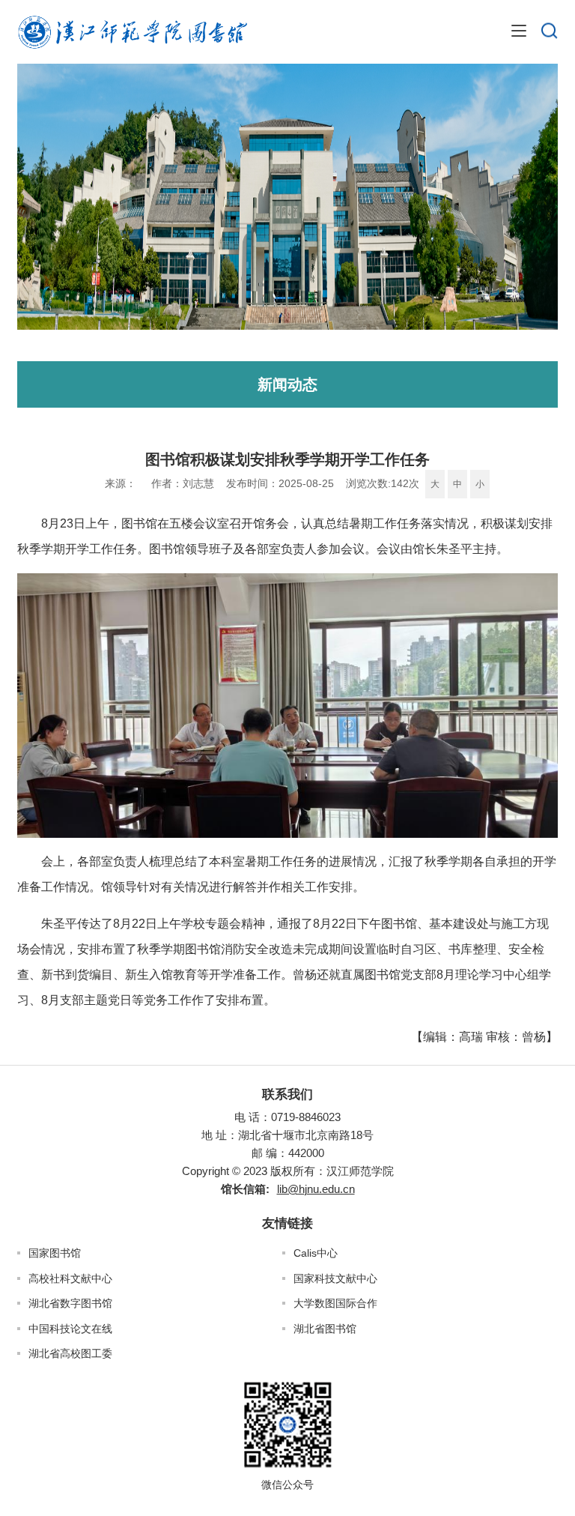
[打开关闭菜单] (519, 31)
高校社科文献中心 (70, 1278)
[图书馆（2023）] (132, 31)
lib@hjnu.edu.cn (316, 1189)
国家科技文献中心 (335, 1278)
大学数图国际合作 (335, 1303)
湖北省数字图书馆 (70, 1303)
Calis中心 (315, 1253)
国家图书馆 (54, 1253)
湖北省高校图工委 (70, 1353)
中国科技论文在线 (70, 1329)
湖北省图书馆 (324, 1329)
